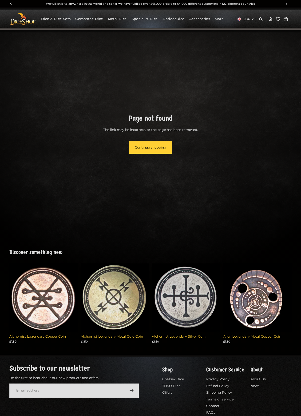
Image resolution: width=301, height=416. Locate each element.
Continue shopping (150, 147)
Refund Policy (217, 386)
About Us (258, 379)
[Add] (70, 324)
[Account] (270, 19)
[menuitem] (219, 19)
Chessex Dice (173, 379)
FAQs (210, 412)
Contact (212, 406)
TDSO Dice (171, 386)
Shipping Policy (219, 392)
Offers (167, 392)
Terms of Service (220, 399)
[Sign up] (132, 390)
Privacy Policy (218, 379)
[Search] (261, 19)
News (254, 386)
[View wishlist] (278, 19)
